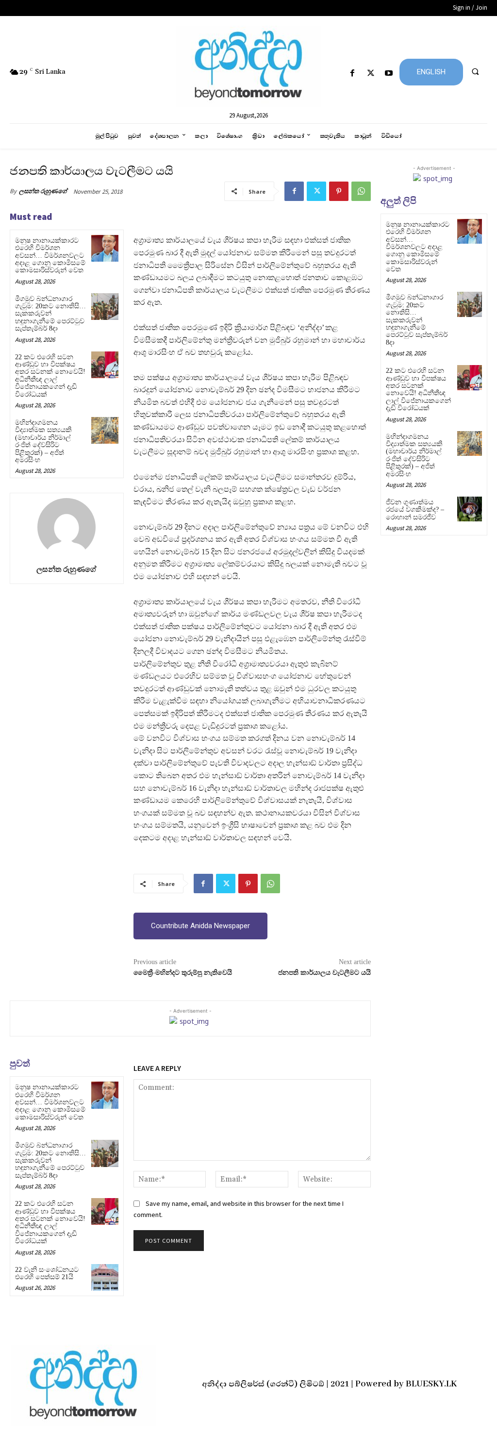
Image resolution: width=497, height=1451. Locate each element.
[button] (475, 71)
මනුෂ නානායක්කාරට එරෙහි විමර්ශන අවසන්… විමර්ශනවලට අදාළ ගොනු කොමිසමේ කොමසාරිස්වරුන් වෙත (50, 255)
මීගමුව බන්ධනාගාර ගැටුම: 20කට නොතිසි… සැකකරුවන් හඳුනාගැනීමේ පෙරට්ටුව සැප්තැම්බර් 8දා (50, 314)
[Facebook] (352, 73)
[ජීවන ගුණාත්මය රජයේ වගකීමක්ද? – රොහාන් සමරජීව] (469, 509)
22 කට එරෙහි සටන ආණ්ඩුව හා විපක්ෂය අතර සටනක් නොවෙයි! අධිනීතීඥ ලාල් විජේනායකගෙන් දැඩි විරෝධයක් (50, 375)
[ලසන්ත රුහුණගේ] (66, 527)
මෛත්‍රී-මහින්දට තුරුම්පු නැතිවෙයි (182, 972)
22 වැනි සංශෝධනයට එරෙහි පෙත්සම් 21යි (47, 1273)
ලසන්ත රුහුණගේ (43, 191)
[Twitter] (370, 73)
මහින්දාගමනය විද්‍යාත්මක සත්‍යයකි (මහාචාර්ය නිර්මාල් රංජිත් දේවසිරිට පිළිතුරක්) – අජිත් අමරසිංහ (43, 441)
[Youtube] (388, 73)
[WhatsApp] (361, 191)
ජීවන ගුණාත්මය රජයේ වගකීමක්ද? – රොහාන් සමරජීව (415, 510)
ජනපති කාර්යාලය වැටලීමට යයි (324, 972)
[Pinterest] (338, 191)
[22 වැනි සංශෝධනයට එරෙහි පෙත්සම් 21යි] (104, 1277)
